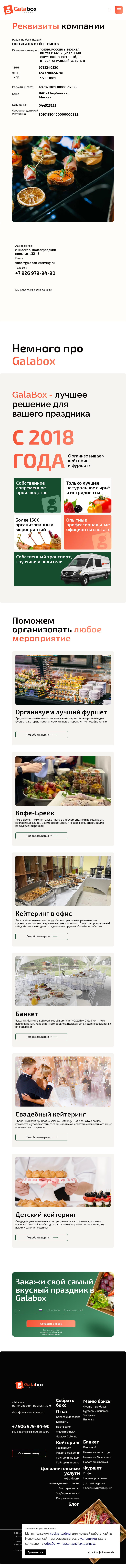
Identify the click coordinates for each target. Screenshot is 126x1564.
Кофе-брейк (71, 1478)
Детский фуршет (94, 1483)
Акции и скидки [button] (65, 1431)
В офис (87, 1473)
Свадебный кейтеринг (50, 1114)
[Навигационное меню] (119, 10)
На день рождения (68, 1452)
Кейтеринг (68, 1442)
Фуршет (92, 1467)
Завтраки (89, 1415)
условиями (88, 1538)
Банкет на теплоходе (97, 1452)
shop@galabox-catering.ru (28, 1412)
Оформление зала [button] (67, 1498)
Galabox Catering (66, 1436)
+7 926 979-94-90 (35, 273)
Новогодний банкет (95, 1462)
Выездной (89, 1447)
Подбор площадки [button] (67, 1493)
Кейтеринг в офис (67, 1462)
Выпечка (88, 1419)
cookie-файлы (60, 1533)
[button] (109, 10)
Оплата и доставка (68, 1416)
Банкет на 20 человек (97, 1457)
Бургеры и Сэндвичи (96, 1411)
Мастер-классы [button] (69, 1488)
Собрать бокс (65, 1402)
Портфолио (63, 1426)
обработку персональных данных (69, 1543)
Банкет (91, 1441)
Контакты (62, 1421)
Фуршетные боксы (95, 1406)
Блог (73, 1504)
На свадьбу (63, 1447)
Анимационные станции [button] (64, 1483)
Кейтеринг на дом (67, 1457)
